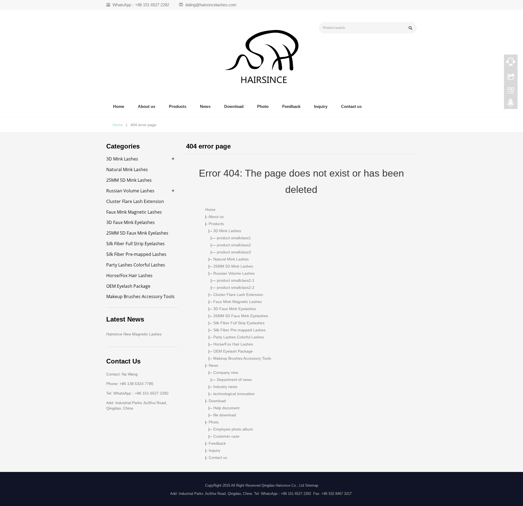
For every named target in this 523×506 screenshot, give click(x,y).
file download (224, 415)
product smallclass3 (234, 252)
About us (146, 106)
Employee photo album (233, 429)
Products (177, 106)
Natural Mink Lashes (231, 259)
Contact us (351, 106)
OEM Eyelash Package (233, 351)
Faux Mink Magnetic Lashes (237, 301)
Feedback (291, 106)
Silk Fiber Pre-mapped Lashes (239, 330)
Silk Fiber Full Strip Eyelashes (238, 323)
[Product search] (410, 28)
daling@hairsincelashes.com (210, 4)
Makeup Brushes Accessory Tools (242, 358)
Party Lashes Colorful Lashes (238, 337)
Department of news (234, 379)
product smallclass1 (234, 238)
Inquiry (320, 106)
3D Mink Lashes (227, 231)
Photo (263, 106)
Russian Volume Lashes (234, 273)
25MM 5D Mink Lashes (233, 266)
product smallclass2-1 (235, 280)
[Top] (511, 104)
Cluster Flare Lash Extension (238, 294)
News (205, 106)
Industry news (225, 386)
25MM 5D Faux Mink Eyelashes (240, 316)
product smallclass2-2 (235, 287)
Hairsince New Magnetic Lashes (134, 334)
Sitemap (311, 485)
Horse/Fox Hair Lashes (233, 344)
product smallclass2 (234, 245)
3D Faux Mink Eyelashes (234, 309)
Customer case (226, 436)
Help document (226, 408)
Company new (225, 372)
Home (118, 106)
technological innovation (234, 394)
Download (234, 106)
